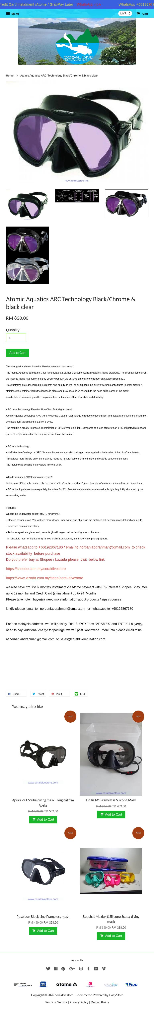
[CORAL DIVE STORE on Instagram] (81, 969)
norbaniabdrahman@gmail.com (104, 547)
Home (10, 75)
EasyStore (116, 995)
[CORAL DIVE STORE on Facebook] (56, 969)
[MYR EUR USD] (125, 13)
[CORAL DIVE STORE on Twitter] (48, 969)
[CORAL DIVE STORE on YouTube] (96, 969)
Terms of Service (56, 1002)
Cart (145, 13)
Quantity (12, 330)
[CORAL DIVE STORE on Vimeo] (103, 969)
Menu (15, 13)
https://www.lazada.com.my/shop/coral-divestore (44, 578)
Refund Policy (100, 1002)
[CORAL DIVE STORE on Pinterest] (63, 969)
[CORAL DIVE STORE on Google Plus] (72, 969)
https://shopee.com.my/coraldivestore (36, 569)
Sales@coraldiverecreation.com (82, 639)
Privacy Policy (79, 1002)
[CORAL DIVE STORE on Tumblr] (88, 969)
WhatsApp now (80, 4)
